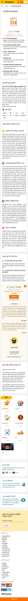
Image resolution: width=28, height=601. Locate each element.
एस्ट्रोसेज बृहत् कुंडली (16, 6)
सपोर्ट (3, 578)
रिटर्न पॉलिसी (4, 574)
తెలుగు (4, 115)
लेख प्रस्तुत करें (5, 549)
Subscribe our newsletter (7, 520)
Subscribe (6, 525)
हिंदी (10, 113)
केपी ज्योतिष (4, 543)
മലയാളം (23, 115)
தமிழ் (16, 113)
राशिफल (3, 541)
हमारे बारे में (4, 568)
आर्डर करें (14, 599)
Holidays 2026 (5, 556)
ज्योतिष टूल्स (4, 547)
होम (1, 6)
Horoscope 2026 (5, 550)
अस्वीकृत (3, 563)
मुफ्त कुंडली (4, 538)
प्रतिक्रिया (4, 565)
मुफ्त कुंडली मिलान (5, 536)
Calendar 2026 (5, 554)
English (4, 113)
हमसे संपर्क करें (4, 567)
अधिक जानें (7, 411)
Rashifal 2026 (5, 552)
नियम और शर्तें (4, 576)
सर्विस (7, 6)
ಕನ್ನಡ (23, 113)
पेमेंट (2, 570)
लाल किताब (4, 545)
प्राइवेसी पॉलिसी (5, 572)
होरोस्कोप (3, 539)
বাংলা (10, 115)
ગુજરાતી (16, 115)
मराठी (4, 117)
